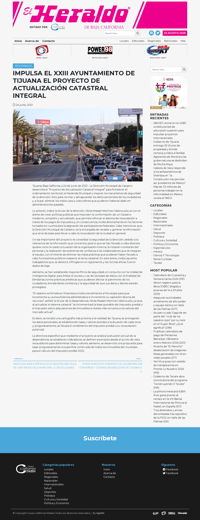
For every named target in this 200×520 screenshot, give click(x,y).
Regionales (154, 40)
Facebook (171, 469)
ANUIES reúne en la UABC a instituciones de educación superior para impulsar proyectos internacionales (169, 131)
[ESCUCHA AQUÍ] (100, 50)
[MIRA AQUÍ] (42, 50)
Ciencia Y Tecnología (166, 255)
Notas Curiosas (162, 259)
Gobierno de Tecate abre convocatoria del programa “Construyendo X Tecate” (170, 380)
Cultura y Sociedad (165, 240)
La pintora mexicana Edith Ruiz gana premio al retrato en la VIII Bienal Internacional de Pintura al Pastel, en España (170, 399)
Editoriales (138, 40)
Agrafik (100, 513)
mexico (157, 251)
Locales (124, 40)
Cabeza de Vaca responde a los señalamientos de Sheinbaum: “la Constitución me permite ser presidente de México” (169, 176)
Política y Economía (165, 244)
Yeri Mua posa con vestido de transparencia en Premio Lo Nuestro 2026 (169, 365)
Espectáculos (161, 247)
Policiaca (158, 236)
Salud (157, 229)
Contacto (48, 41)
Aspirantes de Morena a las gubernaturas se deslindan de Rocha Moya (170, 160)
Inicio (18, 41)
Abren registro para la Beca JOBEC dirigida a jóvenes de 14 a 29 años (167, 286)
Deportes (159, 232)
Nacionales (170, 40)
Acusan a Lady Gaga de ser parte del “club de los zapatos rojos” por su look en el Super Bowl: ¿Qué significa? (170, 320)
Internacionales (163, 225)
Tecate (157, 262)
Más (183, 40)
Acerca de (32, 41)
